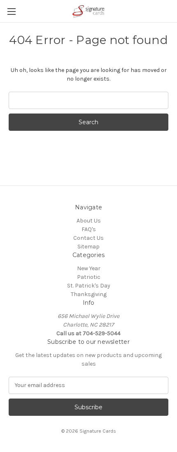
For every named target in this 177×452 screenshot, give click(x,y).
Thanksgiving (89, 294)
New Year (88, 268)
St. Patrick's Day (88, 285)
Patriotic (88, 277)
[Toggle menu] (11, 11)
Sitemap (88, 246)
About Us (89, 220)
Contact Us (88, 237)
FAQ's (89, 229)
